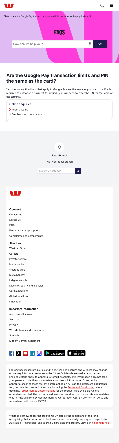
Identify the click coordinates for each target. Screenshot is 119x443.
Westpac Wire (17, 269)
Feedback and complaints (27, 114)
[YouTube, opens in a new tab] (25, 353)
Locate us (15, 219)
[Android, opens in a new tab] (54, 353)
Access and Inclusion (21, 314)
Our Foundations (18, 290)
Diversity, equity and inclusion (26, 285)
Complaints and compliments (26, 235)
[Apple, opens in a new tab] (76, 353)
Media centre (16, 264)
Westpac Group (18, 248)
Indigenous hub (18, 280)
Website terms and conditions (26, 330)
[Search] (102, 5)
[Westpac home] (9, 6)
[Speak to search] (90, 44)
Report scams (20, 109)
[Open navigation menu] (111, 5)
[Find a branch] (78, 171)
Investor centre (18, 258)
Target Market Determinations (37, 390)
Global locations (18, 296)
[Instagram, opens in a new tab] (39, 353)
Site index (15, 335)
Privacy (13, 324)
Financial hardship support (24, 230)
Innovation (15, 301)
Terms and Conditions (80, 387)
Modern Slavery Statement (24, 340)
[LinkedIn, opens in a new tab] (32, 353)
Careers (13, 253)
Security (14, 319)
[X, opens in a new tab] (18, 353)
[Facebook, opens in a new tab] (11, 353)
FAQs (6, 16)
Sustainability (17, 274)
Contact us (15, 214)
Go (100, 43)
